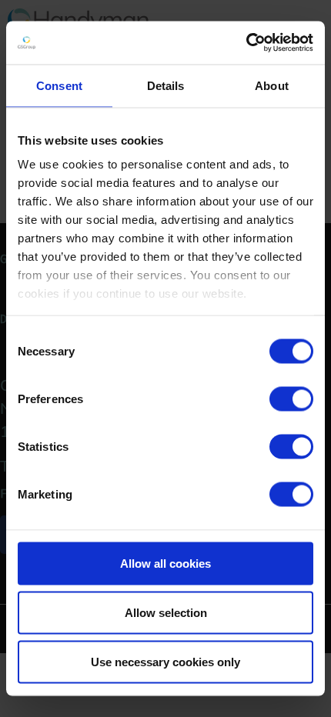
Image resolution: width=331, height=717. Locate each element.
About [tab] (272, 85)
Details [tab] (166, 85)
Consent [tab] (59, 85)
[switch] (291, 398)
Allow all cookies (165, 562)
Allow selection (166, 612)
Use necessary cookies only (165, 661)
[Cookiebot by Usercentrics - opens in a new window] (246, 43)
